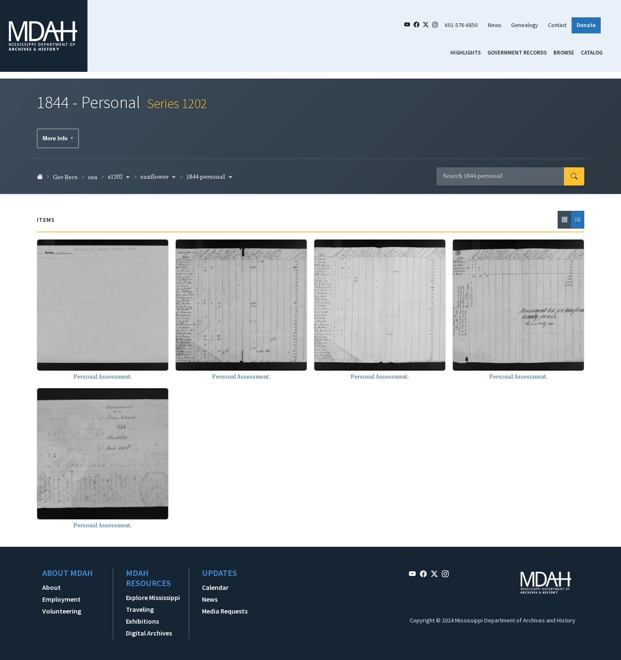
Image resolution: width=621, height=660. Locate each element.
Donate (586, 25)
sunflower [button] (155, 177)
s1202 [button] (116, 177)
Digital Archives (149, 633)
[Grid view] (564, 220)
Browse (563, 52)
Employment (61, 599)
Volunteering (61, 611)
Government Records (517, 52)
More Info (56, 138)
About (51, 587)
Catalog (591, 52)
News (494, 25)
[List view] (577, 220)
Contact (557, 25)
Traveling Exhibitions (142, 615)
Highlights (465, 52)
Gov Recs (65, 177)
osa (93, 177)
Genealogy (524, 25)
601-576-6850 (461, 25)
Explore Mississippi (153, 597)
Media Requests (225, 611)
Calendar (215, 587)
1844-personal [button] (206, 177)
